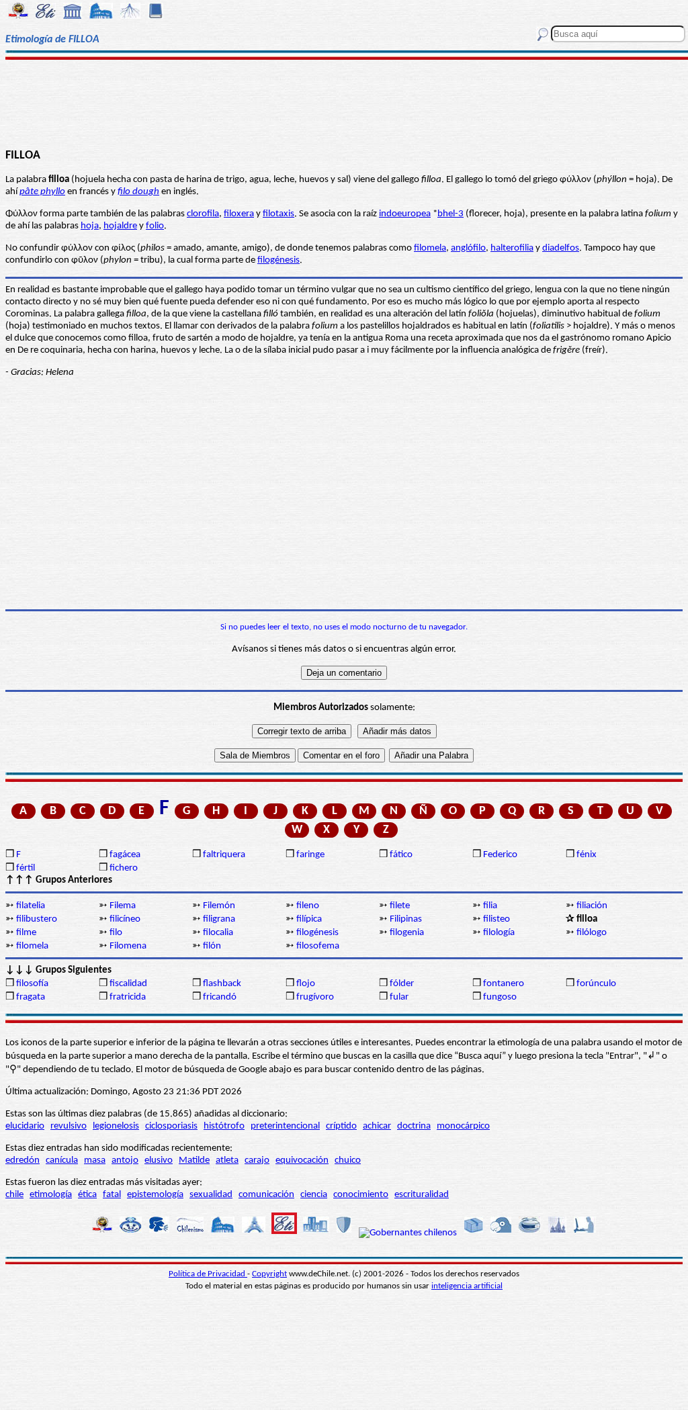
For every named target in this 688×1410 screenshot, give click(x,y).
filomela (430, 248)
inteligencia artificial (467, 1286)
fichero (124, 868)
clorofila (203, 214)
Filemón (219, 906)
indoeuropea (405, 214)
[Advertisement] (344, 102)
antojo (125, 1160)
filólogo (591, 933)
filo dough (138, 192)
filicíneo (125, 919)
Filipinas (406, 919)
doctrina (414, 1126)
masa (94, 1160)
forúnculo (596, 984)
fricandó (219, 997)
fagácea (125, 855)
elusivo (158, 1160)
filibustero (36, 919)
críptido (341, 1126)
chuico (348, 1160)
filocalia (218, 933)
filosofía (32, 984)
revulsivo (68, 1126)
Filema (123, 906)
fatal (112, 1195)
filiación (591, 906)
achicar (377, 1126)
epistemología (155, 1195)
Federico (500, 855)
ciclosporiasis (171, 1126)
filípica (309, 919)
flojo (305, 984)
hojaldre (120, 226)
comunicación (266, 1195)
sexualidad (210, 1195)
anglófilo (468, 248)
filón (212, 946)
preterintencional (285, 1126)
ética (87, 1195)
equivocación (302, 1160)
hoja (90, 226)
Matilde (194, 1160)
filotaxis (278, 214)
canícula (62, 1160)
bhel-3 (450, 214)
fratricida (128, 997)
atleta (227, 1160)
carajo (257, 1160)
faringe (310, 855)
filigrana (219, 919)
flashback (222, 984)
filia (490, 906)
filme (26, 933)
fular (399, 997)
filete (400, 906)
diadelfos (560, 248)
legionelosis (116, 1126)
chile (14, 1195)
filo (116, 933)
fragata (30, 997)
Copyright (269, 1274)
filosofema (317, 946)
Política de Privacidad (208, 1274)
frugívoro (315, 997)
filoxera (239, 214)
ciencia (313, 1195)
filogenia (407, 933)
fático (401, 855)
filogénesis (278, 260)
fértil (25, 868)
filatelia (30, 906)
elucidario (24, 1126)
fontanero (503, 984)
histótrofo (224, 1126)
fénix (586, 855)
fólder (402, 984)
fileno (307, 906)
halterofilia (511, 248)
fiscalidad (128, 984)
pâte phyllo (42, 192)
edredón (22, 1160)
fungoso (500, 997)
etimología (51, 1195)
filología (499, 933)
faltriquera (224, 855)
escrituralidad (421, 1195)
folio (155, 226)
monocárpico (463, 1126)
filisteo (496, 919)
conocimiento (360, 1195)
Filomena (128, 946)
